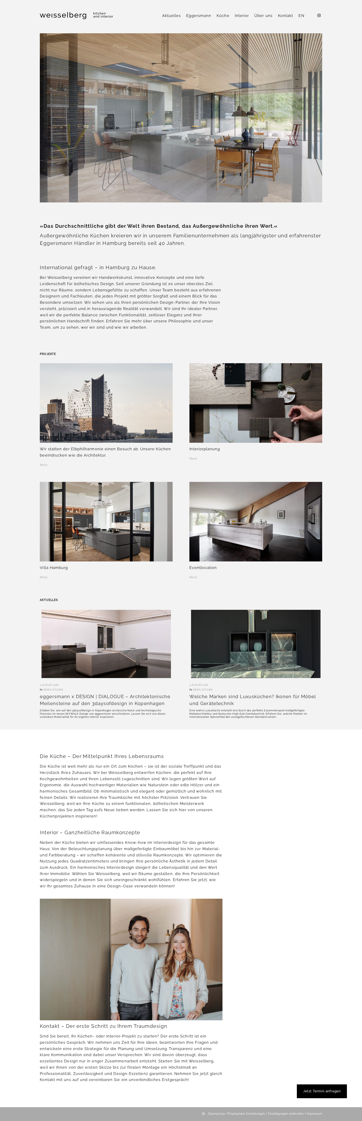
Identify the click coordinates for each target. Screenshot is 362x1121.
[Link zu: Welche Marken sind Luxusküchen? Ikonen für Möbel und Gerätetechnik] (255, 644)
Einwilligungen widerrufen (286, 1113)
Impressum (314, 1113)
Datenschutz (216, 1113)
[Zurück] (49, 118)
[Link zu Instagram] (319, 15)
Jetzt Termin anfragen (322, 1091)
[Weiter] (312, 118)
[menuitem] (171, 15)
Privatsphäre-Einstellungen (247, 1113)
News (47, 689)
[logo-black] (76, 15)
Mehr (44, 465)
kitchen (57, 689)
